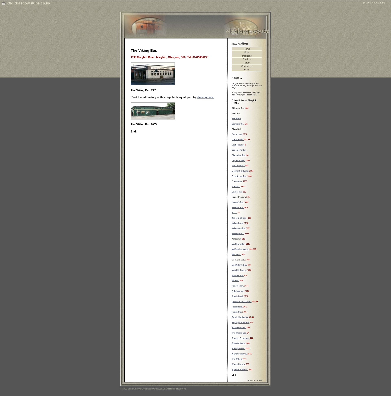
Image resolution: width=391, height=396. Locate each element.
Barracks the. (238, 124)
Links (246, 69)
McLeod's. (236, 255)
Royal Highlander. (240, 317)
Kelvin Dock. (238, 223)
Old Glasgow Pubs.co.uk (28, 3)
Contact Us (247, 66)
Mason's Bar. (238, 276)
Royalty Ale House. (240, 323)
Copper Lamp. (238, 161)
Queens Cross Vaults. (242, 302)
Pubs (246, 52)
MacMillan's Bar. (239, 265)
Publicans (247, 56)
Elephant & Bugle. (240, 171)
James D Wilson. (239, 218)
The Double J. (238, 166)
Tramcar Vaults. (239, 343)
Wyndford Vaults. (240, 370)
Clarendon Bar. (239, 155)
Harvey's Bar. (238, 202)
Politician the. (238, 291)
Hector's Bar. (238, 208)
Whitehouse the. (239, 354)
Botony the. (237, 134)
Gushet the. (237, 192)
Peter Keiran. (238, 286)
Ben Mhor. (236, 119)
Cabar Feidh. (238, 140)
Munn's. (235, 281)
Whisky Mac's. (238, 349)
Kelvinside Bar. (239, 228)
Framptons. (237, 181)
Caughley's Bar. (239, 150)
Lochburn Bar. (238, 244)
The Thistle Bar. (239, 333)
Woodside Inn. (239, 364)
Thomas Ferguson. (241, 338)
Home (247, 49)
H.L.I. (234, 213)
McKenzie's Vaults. (240, 249)
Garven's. (236, 187)
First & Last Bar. (239, 176)
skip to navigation (374, 2)
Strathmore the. (239, 328)
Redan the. (237, 312)
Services (247, 59)
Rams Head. (237, 307)
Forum (247, 62)
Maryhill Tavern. (239, 270)
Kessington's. (238, 234)
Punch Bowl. (238, 296)
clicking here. (205, 97)
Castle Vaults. (238, 145)
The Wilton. (237, 359)
